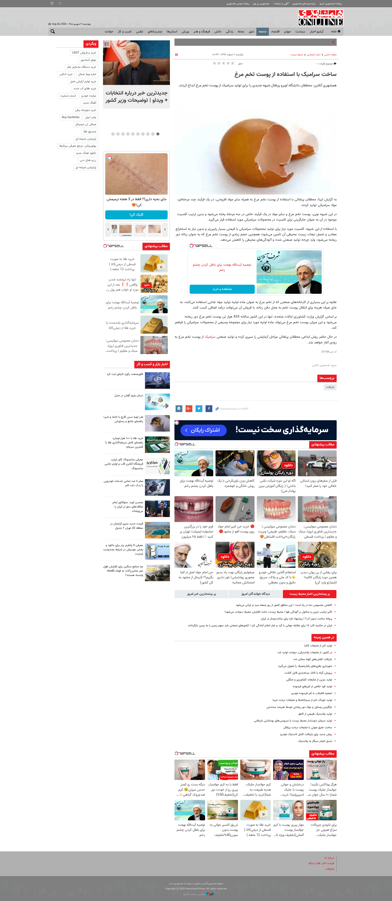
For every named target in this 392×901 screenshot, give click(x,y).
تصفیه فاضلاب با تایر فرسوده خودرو (312, 693)
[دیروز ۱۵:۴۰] (157, 423)
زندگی (229, 31)
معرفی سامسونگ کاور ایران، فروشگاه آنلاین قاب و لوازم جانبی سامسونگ (124, 464)
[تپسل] (191, 245)
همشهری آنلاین (318, 18)
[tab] (310, 594)
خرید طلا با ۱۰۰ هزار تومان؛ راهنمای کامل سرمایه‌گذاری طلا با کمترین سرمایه (124, 442)
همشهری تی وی (261, 4)
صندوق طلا (89, 131)
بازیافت (330, 387)
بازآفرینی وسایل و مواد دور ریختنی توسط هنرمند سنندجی (299, 707)
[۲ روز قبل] (157, 508)
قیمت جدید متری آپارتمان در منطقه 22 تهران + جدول (126, 526)
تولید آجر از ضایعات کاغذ (318, 646)
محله (241, 31)
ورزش (185, 31)
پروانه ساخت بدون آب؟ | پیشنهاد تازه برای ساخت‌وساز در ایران (296, 619)
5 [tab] (138, 134)
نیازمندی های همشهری (304, 4)
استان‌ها (172, 31)
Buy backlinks (71, 117)
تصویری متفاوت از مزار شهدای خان (311, 42)
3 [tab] (148, 134)
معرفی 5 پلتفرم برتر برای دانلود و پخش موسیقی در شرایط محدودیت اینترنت (123, 549)
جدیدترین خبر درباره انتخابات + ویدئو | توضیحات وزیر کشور (136, 97)
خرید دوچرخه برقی (85, 110)
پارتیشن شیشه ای (86, 139)
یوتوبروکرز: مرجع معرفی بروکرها (77, 146)
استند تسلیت (68, 96)
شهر (251, 31)
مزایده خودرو (88, 96)
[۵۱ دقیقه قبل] (157, 380)
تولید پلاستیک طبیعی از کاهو (315, 714)
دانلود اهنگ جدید (86, 153)
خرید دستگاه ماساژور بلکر (81, 67)
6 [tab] (133, 134)
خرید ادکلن (66, 74)
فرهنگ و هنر (202, 31)
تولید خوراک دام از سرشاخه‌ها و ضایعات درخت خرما (302, 700)
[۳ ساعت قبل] (157, 401)
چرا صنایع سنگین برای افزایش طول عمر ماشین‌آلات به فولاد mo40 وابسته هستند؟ (123, 571)
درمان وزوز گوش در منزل (128, 395)
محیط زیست (297, 55)
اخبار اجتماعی (314, 55)
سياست (300, 31)
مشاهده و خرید (222, 289)
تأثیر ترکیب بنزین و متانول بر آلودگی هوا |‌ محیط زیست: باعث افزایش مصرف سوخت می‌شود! (278, 612)
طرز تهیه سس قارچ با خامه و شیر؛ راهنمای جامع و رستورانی (123, 419)
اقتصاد (275, 31)
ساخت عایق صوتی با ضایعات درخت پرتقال (308, 727)
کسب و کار (125, 31)
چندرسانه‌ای (155, 31)
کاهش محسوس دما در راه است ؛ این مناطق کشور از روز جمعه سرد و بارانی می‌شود (284, 605)
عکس (139, 31)
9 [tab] (118, 134)
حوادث (109, 31)
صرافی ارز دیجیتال (85, 124)
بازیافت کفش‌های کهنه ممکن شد (312, 659)
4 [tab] (143, 134)
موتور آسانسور (88, 60)
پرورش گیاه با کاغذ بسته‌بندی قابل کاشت (308, 673)
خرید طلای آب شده (85, 88)
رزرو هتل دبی (88, 160)
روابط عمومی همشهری (238, 4)
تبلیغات (330, 869)
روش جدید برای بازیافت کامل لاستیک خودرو (306, 734)
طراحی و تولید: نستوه (194, 894)
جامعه (263, 31)
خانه (334, 31)
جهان (287, 31)
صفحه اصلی (330, 55)
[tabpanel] (136, 74)
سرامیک (210, 337)
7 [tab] (128, 134)
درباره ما (329, 858)
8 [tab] (123, 134)
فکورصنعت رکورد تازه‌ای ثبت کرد (125, 374)
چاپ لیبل (90, 117)
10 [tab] (113, 134)
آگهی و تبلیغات (281, 4)
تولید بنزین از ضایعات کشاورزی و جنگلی (309, 680)
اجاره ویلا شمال (87, 74)
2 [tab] (153, 134)
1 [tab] (158, 134)
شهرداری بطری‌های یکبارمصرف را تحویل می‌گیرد (305, 666)
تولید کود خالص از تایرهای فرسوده (312, 686)
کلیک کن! (136, 215)
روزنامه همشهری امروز (330, 4)
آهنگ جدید (89, 103)
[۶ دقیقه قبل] (136, 62)
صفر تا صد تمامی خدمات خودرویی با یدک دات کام (123, 483)
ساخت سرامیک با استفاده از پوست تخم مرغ (286, 74)
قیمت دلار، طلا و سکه (321, 863)
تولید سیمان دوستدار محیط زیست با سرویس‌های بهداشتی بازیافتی (293, 721)
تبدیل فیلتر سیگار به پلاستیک (315, 741)
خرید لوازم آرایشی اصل (83, 81)
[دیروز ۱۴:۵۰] (157, 444)
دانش (217, 31)
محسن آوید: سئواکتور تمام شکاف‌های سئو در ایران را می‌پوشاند (128, 506)
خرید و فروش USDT (84, 53)
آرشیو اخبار (316, 31)
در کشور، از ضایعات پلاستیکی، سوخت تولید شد (304, 652)
